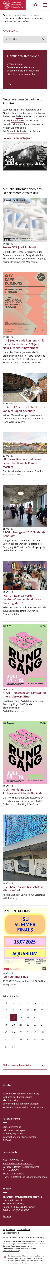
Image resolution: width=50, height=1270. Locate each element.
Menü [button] (45, 4)
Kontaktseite (17, 120)
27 (20, 1032)
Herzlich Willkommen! (24, 56)
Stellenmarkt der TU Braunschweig (21, 1093)
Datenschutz (23, 1229)
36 (42, 1039)
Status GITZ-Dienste (13, 1160)
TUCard (7, 1140)
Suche (36, 5)
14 (13, 1017)
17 (35, 1017)
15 (20, 1017)
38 (13, 1046)
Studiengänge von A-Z (14, 1133)
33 (20, 1039)
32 (13, 1039)
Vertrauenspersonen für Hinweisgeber (23, 1107)
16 (28, 1017)
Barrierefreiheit (11, 1232)
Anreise (7, 1216)
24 (42, 1024)
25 (6, 1032)
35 (35, 1039)
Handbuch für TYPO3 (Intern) (18, 1163)
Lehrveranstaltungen (14, 1130)
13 (6, 1017)
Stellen (19, 116)
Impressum (9, 1229)
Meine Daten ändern (13, 1173)
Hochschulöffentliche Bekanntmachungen (25, 1176)
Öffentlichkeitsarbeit (17, 131)
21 (20, 1024)
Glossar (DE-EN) (11, 1170)
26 (13, 1032)
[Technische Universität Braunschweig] (13, 5)
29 (35, 1032)
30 (42, 1032)
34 (28, 1039)
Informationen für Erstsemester (19, 1136)
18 (42, 1017)
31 (6, 1039)
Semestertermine (12, 1126)
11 (35, 1010)
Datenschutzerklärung (11, 1251)
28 (28, 1032)
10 (28, 1010)
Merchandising (10, 1100)
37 (6, 1046)
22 (28, 1024)
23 (35, 1024)
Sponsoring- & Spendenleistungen (21, 1103)
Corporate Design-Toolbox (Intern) (21, 1166)
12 (42, 1010)
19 (6, 1024)
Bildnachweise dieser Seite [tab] (17, 1065)
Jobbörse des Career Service (17, 1096)
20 (13, 1024)
